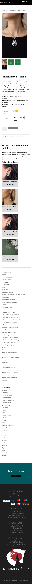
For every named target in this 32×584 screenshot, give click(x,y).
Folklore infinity (6, 297)
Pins (4, 410)
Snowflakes (5, 355)
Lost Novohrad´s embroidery (11, 340)
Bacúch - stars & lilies (9, 312)
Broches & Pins (6, 405)
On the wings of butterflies (9, 342)
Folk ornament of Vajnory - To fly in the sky (13, 294)
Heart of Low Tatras (7, 307)
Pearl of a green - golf (7, 345)
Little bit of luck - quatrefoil (9, 332)
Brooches (5, 407)
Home (3, 10)
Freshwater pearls (6, 427)
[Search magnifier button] (29, 266)
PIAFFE (3, 347)
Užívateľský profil (17, 526)
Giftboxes (4, 432)
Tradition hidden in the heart (9, 377)
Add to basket (13, 128)
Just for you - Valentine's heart (10, 327)
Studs (3, 450)
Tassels (4, 455)
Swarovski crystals (7, 453)
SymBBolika (5, 362)
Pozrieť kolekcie (16, 475)
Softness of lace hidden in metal (10, 357)
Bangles (5, 392)
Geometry (4, 304)
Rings (3, 448)
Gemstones (5, 430)
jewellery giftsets (6, 437)
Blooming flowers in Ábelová (11, 337)
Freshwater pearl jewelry (8, 299)
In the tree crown (6, 324)
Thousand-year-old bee (8, 375)
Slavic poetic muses (7, 350)
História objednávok (17, 530)
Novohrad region (6, 335)
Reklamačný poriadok (16, 515)
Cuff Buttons (5, 420)
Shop (7, 10)
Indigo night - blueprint (9, 367)
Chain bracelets (7, 395)
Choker (3, 417)
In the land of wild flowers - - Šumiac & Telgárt (15, 319)
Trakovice (4, 380)
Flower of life (5, 289)
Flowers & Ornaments (7, 292)
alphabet (4, 274)
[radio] (13, 111)
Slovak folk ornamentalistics (9, 352)
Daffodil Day (5, 282)
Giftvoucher (5, 435)
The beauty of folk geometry (11, 322)
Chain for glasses (6, 415)
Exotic (3, 287)
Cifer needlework (6, 279)
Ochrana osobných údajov (17, 517)
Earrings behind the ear (8, 425)
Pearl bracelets (7, 402)
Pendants (11, 10)
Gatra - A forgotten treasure (9, 302)
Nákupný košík (17, 528)
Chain (3, 412)
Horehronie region (6, 309)
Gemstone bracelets (8, 400)
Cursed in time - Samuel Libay (11, 365)
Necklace (4, 442)
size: (6, 118)
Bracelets (4, 390)
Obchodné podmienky (16, 513)
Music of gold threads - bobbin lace (13, 370)
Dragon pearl (5, 284)
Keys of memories (6, 329)
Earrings (4, 422)
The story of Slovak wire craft (10, 372)
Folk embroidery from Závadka (11, 317)
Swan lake (4, 360)
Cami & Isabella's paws (8, 277)
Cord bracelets (7, 397)
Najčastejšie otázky (16, 511)
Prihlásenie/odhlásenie (16, 532)
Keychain (4, 440)
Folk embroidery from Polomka (11, 314)
